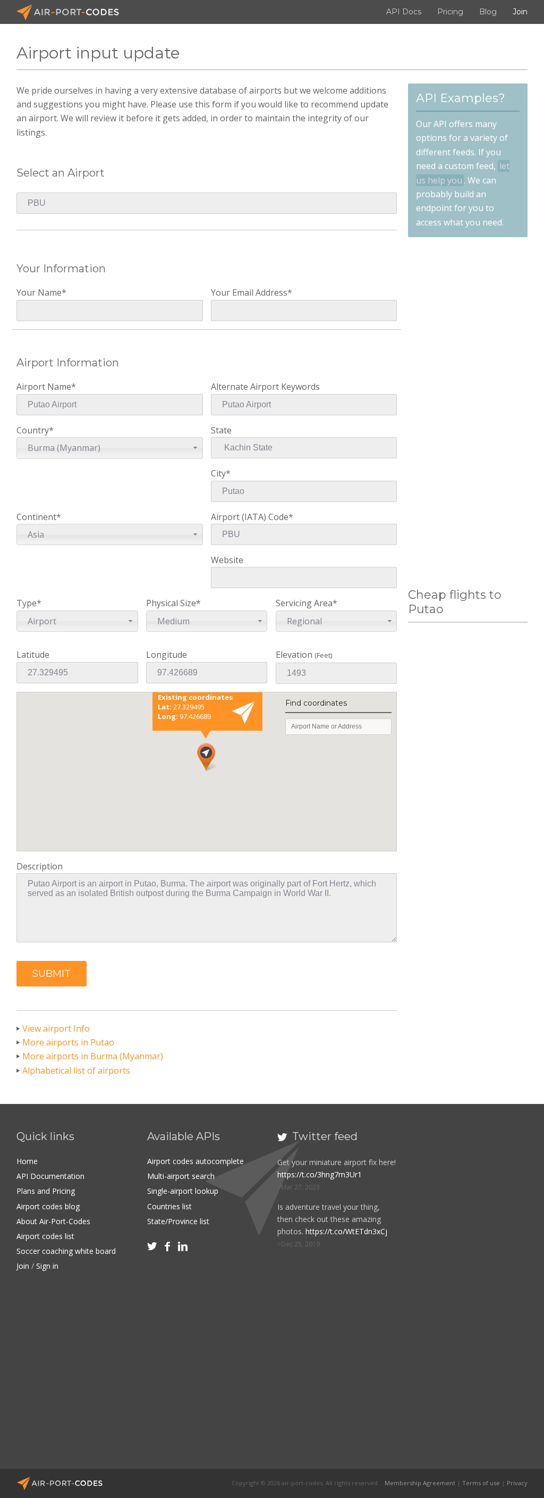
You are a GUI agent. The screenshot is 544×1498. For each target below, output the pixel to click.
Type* (36, 611)
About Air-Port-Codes (53, 1221)
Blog (488, 11)
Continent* (38, 525)
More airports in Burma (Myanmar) (92, 1056)
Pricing (450, 11)
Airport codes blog (48, 1206)
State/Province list (178, 1221)
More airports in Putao (68, 1042)
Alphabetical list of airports (76, 1070)
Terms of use (481, 1483)
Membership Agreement (420, 1483)
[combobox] (109, 447)
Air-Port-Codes (72, 12)
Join (520, 11)
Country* (58, 439)
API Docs (403, 11)
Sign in (47, 1266)
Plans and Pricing (45, 1191)
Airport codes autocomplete (195, 1161)
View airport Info (56, 1028)
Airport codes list (45, 1236)
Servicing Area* (306, 611)
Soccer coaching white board (66, 1251)
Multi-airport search (181, 1176)
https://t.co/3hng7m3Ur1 (319, 1174)
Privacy (517, 1483)
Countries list (169, 1206)
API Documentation (50, 1176)
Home (27, 1161)
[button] (51, 973)
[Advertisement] (468, 412)
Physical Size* (173, 611)
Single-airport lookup (182, 1191)
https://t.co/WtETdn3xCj (346, 1231)
